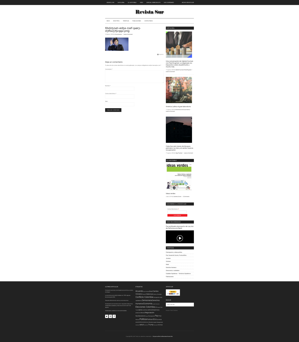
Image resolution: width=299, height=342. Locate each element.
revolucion (137, 324)
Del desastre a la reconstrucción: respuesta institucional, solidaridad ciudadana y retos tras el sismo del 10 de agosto (119, 305)
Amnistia (147, 291)
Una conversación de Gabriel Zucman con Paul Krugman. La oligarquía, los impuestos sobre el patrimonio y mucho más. (179, 64)
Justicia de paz (151, 310)
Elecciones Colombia (145, 307)
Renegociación (160, 322)
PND (160, 316)
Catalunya (149, 294)
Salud (167, 264)
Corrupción (156, 297)
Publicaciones (170, 276)
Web (106, 101)
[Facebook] (114, 316)
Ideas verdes (170, 193)
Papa (147, 316)
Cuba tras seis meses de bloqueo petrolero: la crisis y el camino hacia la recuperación (179, 148)
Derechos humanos (171, 267)
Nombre (107, 85)
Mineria (143, 312)
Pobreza (137, 319)
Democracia (147, 300)
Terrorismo (146, 324)
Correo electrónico (110, 93)
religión (154, 322)
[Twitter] (106, 316)
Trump (150, 325)
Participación (151, 316)
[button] (180, 238)
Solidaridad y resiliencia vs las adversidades (116, 310)
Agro (144, 291)
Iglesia (140, 310)
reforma (141, 322)
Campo (144, 294)
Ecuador (153, 303)
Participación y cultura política (174, 252)
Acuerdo (139, 291)
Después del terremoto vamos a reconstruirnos (116, 300)
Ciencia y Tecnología (157, 294)
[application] (180, 238)
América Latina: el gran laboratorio (178, 106)
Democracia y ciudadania (172, 270)
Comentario (108, 69)
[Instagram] (110, 316)
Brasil (151, 291)
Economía (147, 303)
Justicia (145, 310)
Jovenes (168, 258)
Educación (158, 303)
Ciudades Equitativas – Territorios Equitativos (178, 273)
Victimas (168, 261)
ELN (156, 307)
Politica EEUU (152, 319)
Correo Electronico (173, 209)
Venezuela (156, 324)
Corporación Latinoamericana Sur (149, 11)
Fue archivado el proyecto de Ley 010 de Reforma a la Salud (179, 227)
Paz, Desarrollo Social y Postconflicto (176, 255)
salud (142, 325)
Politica (143, 319)
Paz (156, 315)
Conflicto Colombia (144, 297)
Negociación (149, 313)
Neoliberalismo (140, 316)
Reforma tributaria (148, 322)
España (158, 307)
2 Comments (186, 196)
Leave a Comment (128, 34)
